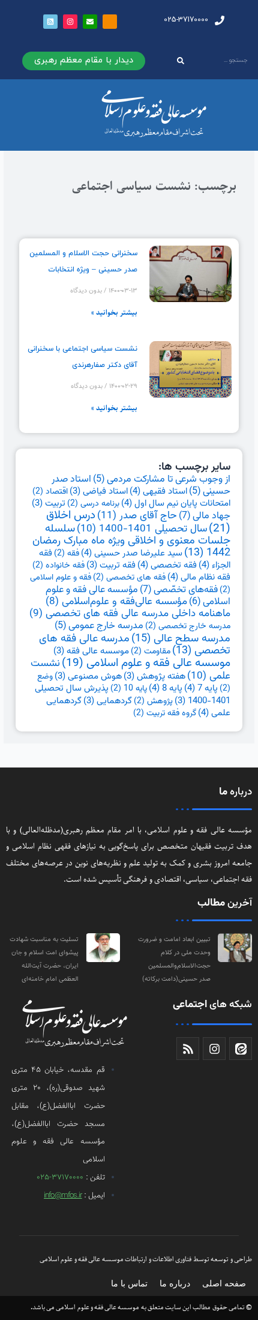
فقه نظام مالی (198, 577)
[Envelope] (90, 21)
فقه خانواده (58, 565)
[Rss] (187, 1048)
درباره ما (175, 1283)
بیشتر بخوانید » (114, 312)
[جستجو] (181, 61)
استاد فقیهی (158, 491)
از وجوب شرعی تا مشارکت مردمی (161, 479)
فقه (66, 553)
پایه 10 (128, 688)
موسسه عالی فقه (91, 651)
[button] (83, 61)
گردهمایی (107, 701)
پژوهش (153, 701)
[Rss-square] (50, 21)
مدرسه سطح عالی (180, 638)
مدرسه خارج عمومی (99, 626)
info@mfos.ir (63, 1196)
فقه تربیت (111, 565)
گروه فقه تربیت (164, 713)
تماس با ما (129, 1283)
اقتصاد (50, 491)
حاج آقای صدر (137, 515)
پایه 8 (165, 688)
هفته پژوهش (154, 676)
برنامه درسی (93, 503)
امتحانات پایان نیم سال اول (175, 503)
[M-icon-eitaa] (110, 21)
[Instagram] (70, 21)
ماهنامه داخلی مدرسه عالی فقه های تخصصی (129, 614)
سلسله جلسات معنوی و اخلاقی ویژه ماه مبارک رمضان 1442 (131, 541)
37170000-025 (60, 1178)
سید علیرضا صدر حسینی (131, 553)
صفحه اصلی (224, 1283)
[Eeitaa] (240, 1048)
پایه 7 (201, 688)
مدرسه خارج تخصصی (187, 626)
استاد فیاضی (99, 491)
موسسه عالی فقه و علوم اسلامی (146, 663)
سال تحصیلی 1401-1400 (142, 529)
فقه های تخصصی (129, 577)
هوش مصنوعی (88, 676)
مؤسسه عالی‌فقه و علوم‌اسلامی (116, 602)
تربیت (48, 503)
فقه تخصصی (167, 565)
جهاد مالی (204, 516)
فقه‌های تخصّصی (179, 590)
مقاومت (150, 651)
